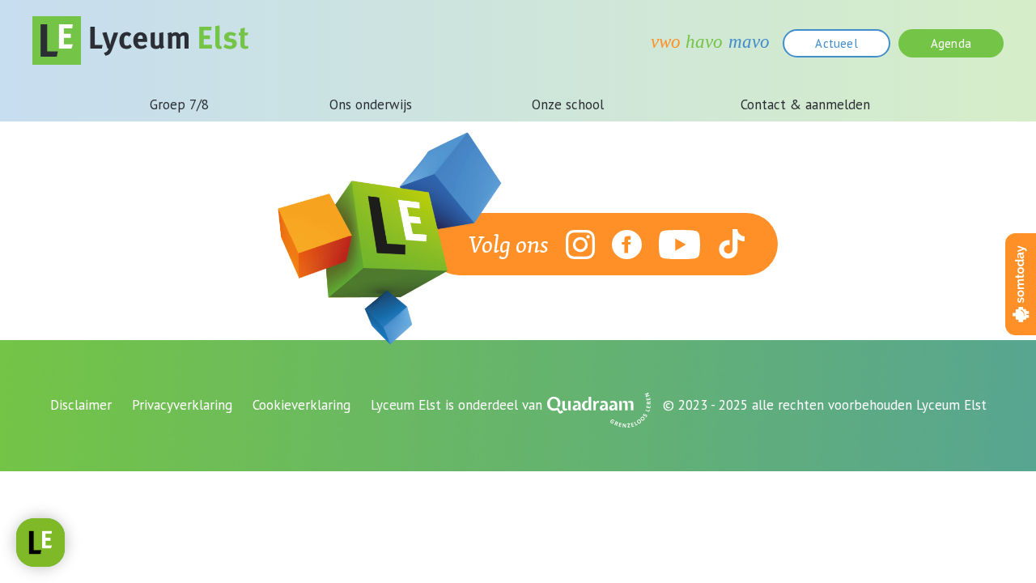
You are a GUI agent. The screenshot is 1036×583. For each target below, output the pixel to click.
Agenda (951, 43)
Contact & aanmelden (805, 104)
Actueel (836, 43)
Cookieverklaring (301, 405)
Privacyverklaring (182, 405)
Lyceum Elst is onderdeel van (456, 405)
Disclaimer (81, 405)
